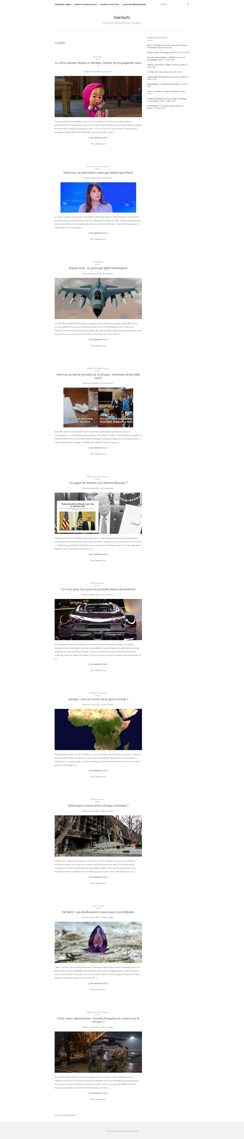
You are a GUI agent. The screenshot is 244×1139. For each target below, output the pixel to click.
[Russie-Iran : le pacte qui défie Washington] (98, 298)
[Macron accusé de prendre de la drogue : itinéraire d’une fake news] (98, 407)
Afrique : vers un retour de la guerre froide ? (98, 699)
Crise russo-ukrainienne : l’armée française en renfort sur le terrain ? (98, 1020)
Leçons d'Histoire (97, 693)
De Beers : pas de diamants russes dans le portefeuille (98, 912)
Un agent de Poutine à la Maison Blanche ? (98, 483)
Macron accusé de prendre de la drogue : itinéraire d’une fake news (98, 376)
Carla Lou (108, 72)
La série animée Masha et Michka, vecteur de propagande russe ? (98, 64)
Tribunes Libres (63, 4)
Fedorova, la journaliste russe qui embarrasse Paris (98, 173)
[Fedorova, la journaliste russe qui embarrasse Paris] (98, 197)
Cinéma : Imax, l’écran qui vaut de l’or (162, 52)
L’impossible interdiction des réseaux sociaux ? (167, 77)
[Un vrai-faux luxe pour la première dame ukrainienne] (98, 619)
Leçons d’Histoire (109, 4)
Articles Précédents (65, 1115)
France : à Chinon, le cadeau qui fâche (163, 91)
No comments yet (98, 144)
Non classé (98, 906)
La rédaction (108, 383)
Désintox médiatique (85, 4)
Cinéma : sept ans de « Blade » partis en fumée (166, 64)
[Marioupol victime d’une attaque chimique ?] (98, 836)
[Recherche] (187, 4)
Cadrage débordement (134, 4)
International (97, 583)
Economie (97, 262)
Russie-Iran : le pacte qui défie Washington (98, 268)
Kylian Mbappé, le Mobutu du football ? (163, 84)
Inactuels (122, 17)
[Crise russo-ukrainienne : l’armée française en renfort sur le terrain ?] (98, 1052)
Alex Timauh (108, 705)
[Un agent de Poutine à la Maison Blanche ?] (98, 513)
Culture (97, 57)
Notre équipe (108, 811)
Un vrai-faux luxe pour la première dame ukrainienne (98, 589)
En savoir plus (98, 138)
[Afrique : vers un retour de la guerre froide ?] (98, 729)
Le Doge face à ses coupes (158, 72)
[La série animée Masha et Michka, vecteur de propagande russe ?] (98, 96)
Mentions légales (112, 1131)
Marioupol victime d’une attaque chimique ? (98, 805)
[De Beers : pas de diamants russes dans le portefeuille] (98, 942)
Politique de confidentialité (128, 1131)
